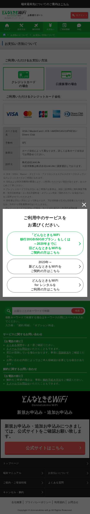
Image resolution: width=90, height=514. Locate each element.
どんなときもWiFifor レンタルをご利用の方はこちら (45, 285)
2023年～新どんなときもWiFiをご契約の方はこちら (45, 266)
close (84, 205)
